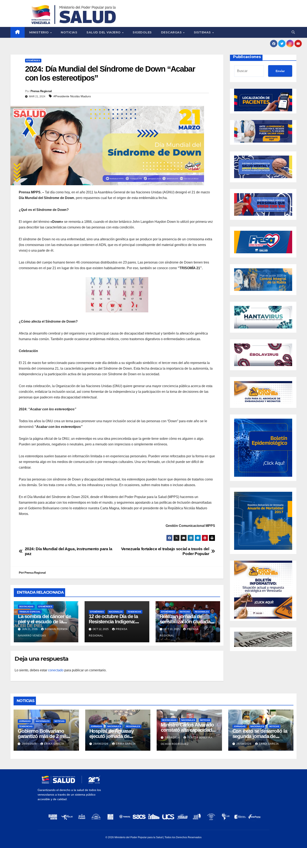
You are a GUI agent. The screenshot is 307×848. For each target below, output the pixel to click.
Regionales (202, 612)
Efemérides (33, 60)
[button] (293, 32)
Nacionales (116, 612)
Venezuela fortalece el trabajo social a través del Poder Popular (165, 551)
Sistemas (203, 32)
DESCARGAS (172, 32)
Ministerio (39, 32)
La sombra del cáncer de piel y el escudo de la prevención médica (44, 622)
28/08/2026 (173, 737)
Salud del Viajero (104, 32)
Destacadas (26, 606)
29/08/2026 (30, 743)
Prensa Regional (41, 91)
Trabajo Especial (30, 612)
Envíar (280, 71)
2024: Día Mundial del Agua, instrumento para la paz (68, 551)
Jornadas (25, 721)
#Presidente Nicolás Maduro (72, 96)
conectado (55, 670)
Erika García (54, 743)
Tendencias (134, 612)
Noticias (69, 32)
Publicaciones (247, 57)
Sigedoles (142, 32)
